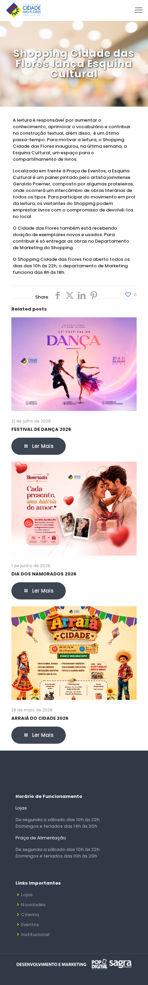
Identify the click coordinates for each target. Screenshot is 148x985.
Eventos (30, 924)
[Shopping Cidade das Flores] (23, 10)
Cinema (30, 914)
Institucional (35, 934)
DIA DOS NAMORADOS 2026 (43, 574)
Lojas (27, 894)
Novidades (33, 904)
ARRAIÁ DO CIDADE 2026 (39, 718)
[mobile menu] (139, 10)
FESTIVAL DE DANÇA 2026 (41, 429)
